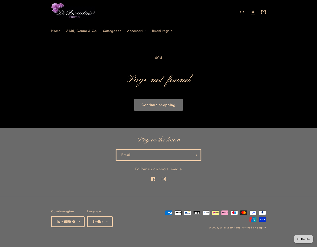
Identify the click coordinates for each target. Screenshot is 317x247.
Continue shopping (158, 104)
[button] (136, 31)
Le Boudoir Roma (230, 227)
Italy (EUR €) (66, 221)
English (98, 221)
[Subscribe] (195, 155)
